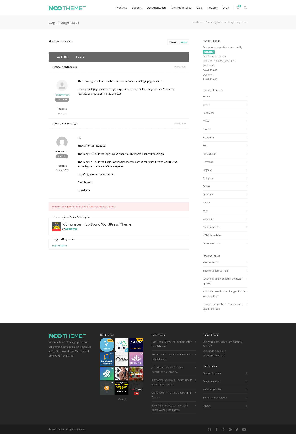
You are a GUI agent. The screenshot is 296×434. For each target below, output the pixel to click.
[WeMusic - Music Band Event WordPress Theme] (136, 388)
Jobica (206, 104)
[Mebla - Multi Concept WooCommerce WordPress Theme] (121, 360)
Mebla (206, 121)
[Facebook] (216, 429)
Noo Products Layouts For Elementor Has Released (172, 357)
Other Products (211, 243)
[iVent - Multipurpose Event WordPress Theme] (107, 388)
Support (136, 7)
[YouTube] (244, 429)
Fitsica (206, 96)
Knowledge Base (181, 7)
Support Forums (212, 373)
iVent (205, 210)
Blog (199, 7)
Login (226, 7)
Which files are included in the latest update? (222, 281)
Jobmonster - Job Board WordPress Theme (96, 224)
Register (212, 7)
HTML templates (212, 235)
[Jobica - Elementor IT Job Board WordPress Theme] (121, 345)
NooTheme (198, 22)
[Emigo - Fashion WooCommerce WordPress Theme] (121, 374)
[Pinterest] (230, 429)
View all (122, 399)
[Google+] (223, 429)
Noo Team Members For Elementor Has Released (171, 344)
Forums (210, 22)
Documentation (156, 7)
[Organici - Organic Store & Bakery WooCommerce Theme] (136, 374)
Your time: (208, 65)
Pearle (206, 202)
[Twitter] (237, 429)
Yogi (205, 145)
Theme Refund (211, 262)
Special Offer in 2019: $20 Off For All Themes (171, 395)
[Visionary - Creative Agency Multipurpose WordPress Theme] (107, 374)
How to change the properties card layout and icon (222, 306)
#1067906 (180, 66)
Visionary (208, 194)
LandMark (208, 112)
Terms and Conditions (215, 397)
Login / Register (59, 245)
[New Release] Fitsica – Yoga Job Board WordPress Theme (169, 408)
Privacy (207, 405)
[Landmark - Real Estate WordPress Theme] (107, 360)
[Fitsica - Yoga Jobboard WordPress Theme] (107, 345)
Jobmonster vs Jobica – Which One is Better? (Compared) (171, 382)
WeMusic (208, 219)
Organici (207, 170)
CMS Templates (211, 227)
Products (121, 7)
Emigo (206, 186)
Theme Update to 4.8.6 (215, 270)
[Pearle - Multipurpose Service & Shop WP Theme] (121, 388)
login (183, 42)
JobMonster (221, 22)
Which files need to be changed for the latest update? (224, 294)
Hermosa (208, 161)
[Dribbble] (209, 429)
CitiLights (208, 178)
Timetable (208, 137)
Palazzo (207, 129)
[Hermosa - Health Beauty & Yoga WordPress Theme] (136, 360)
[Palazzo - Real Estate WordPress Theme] (136, 345)
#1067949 (180, 123)
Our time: (208, 74)
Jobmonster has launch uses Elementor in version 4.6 (167, 369)
